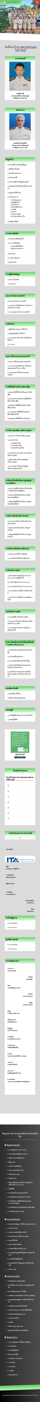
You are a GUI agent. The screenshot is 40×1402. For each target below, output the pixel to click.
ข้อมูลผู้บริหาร (15, 202)
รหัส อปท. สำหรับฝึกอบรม (16, 1158)
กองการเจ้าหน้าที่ (13, 1318)
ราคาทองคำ (12, 1367)
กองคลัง (13, 209)
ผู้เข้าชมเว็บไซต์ (20, 754)
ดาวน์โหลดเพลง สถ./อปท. (16, 1211)
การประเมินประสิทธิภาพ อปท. (17, 1154)
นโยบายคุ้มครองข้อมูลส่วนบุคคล (19, 182)
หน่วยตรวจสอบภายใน (18, 216)
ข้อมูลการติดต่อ (14, 221)
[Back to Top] (3, 1398)
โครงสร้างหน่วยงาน (15, 173)
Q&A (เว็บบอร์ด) (14, 279)
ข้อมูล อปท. (12, 1162)
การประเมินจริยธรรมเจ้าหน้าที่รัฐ (19, 661)
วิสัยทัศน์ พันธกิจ (14, 169)
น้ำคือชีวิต (11, 1189)
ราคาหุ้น (10, 1371)
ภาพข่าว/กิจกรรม (14, 258)
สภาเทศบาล (15, 205)
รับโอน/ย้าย (12, 262)
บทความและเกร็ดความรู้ (15, 1170)
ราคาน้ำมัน (11, 1362)
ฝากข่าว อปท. (12, 1269)
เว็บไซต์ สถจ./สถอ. (14, 1174)
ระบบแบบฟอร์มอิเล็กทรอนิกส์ (17, 1232)
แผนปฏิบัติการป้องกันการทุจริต (18, 617)
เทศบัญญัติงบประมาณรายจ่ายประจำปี (21, 715)
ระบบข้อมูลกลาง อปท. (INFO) (17, 1150)
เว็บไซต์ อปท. (12, 1178)
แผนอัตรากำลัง (16, 443)
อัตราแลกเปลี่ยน (13, 1354)
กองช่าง (13, 212)
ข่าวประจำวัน (12, 1346)
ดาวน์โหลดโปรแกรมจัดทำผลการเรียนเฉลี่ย (21, 1207)
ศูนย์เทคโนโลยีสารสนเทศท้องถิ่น (18, 1330)
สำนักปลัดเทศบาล (16, 207)
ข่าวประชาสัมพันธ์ (12, 923)
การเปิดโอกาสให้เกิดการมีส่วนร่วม (19, 558)
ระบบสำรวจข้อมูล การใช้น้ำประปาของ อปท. (21, 1224)
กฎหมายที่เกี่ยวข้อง (15, 193)
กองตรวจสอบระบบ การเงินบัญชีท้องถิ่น (20, 1310)
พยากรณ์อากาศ (13, 1375)
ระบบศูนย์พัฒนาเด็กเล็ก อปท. (17, 1248)
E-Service (12, 344)
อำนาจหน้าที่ (13, 177)
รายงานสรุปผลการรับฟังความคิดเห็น (19, 1342)
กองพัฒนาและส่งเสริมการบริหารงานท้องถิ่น (21, 1295)
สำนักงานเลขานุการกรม (15, 1326)
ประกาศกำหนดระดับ (17, 448)
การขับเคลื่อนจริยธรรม (16, 656)
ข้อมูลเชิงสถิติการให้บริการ (17, 333)
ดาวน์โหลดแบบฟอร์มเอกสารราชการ (19, 1197)
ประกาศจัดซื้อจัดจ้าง (17, 246)
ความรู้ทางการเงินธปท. (15, 1358)
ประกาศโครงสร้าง (16, 445)
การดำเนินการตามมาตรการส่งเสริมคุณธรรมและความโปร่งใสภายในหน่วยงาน (19, 674)
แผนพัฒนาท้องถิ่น (15, 694)
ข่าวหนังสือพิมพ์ (13, 1350)
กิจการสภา (12, 254)
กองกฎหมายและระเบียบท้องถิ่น (18, 1306)
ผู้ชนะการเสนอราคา (17, 248)
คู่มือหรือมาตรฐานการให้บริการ (18, 329)
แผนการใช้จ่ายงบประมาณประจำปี (19, 362)
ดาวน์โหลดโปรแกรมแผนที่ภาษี (18, 1193)
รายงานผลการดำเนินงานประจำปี (19, 312)
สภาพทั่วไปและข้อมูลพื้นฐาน (18, 165)
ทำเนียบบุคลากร (16, 200)
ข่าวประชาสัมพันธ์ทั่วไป (16, 239)
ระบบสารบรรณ (13, 1228)
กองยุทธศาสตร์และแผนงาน (16, 1314)
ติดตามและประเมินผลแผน (17, 698)
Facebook (12, 284)
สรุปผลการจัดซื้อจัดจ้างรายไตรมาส (19, 418)
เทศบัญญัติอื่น (13, 719)
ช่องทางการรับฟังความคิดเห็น (18, 554)
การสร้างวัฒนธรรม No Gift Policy (19, 582)
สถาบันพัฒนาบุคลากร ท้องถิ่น (17, 1291)
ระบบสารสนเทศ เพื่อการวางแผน (18, 1236)
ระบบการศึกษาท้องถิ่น (15, 1244)
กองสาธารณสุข (16, 214)
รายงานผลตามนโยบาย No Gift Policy (20, 586)
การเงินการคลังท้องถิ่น (15, 1166)
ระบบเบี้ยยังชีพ (13, 1240)
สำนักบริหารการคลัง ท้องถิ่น (16, 1281)
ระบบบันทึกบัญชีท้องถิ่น (15, 1259)
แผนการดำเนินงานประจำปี (17, 301)
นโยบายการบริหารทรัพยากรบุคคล (19, 436)
